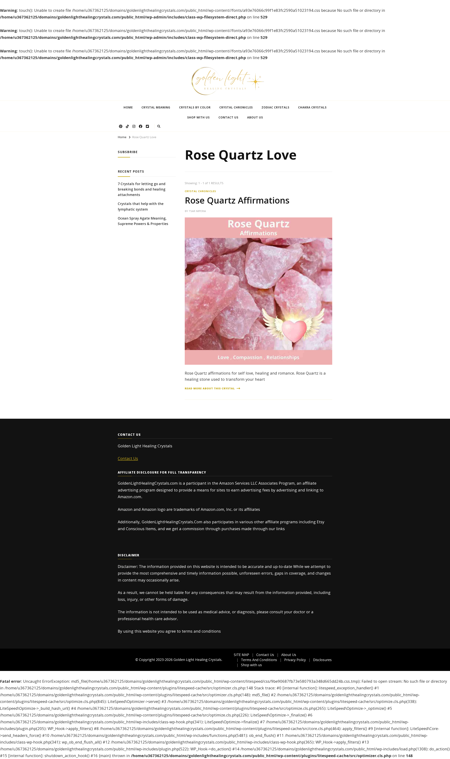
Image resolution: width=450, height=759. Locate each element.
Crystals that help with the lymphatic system (140, 206)
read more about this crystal (210, 388)
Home (128, 107)
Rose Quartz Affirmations (237, 200)
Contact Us (228, 117)
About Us (255, 117)
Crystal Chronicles (236, 107)
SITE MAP (241, 654)
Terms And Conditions (259, 659)
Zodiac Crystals (275, 107)
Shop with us (198, 117)
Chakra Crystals (312, 107)
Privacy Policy (295, 659)
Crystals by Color (195, 107)
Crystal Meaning (156, 107)
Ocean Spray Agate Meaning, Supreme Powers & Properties (143, 221)
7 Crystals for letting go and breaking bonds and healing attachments (141, 189)
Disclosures (322, 659)
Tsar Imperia (197, 211)
